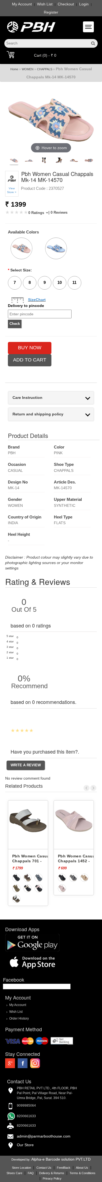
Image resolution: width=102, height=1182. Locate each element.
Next (93, 788)
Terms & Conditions (82, 1173)
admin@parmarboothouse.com (43, 1136)
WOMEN (27, 69)
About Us (82, 1167)
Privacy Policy (52, 1178)
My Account (22, 4)
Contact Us (43, 1167)
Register (51, 12)
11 (74, 282)
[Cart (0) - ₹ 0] (10, 54)
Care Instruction (27, 398)
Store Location (21, 1167)
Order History (19, 1018)
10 (59, 282)
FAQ (31, 1173)
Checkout (66, 4)
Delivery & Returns (51, 1173)
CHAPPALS (44, 69)
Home (14, 69)
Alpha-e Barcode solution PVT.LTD (61, 1159)
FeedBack (63, 1167)
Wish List (44, 4)
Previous (86, 788)
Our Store (25, 1145)
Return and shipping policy (38, 414)
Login (84, 4)
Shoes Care (14, 1173)
